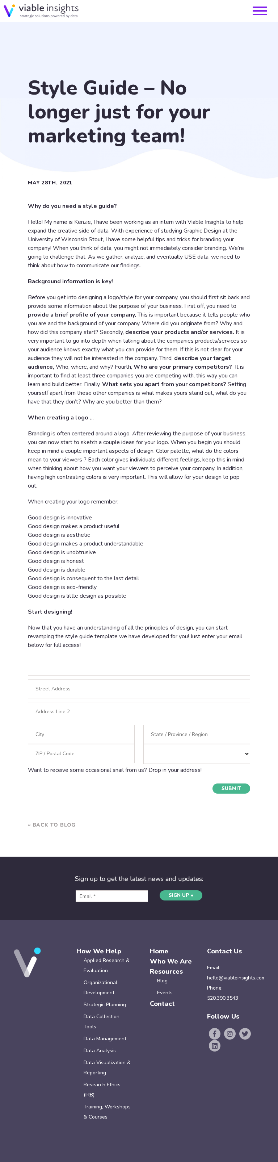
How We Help (98, 951)
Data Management (105, 1038)
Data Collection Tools (101, 1021)
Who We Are (171, 961)
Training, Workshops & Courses (107, 1111)
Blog (162, 980)
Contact (162, 1003)
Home (159, 951)
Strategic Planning (105, 1004)
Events (165, 992)
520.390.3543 (222, 998)
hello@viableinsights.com (236, 977)
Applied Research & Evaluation (107, 965)
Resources (166, 971)
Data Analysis (100, 1050)
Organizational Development (100, 987)
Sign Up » (181, 895)
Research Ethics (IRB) (102, 1089)
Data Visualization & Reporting (107, 1067)
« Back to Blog (52, 825)
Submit (231, 788)
